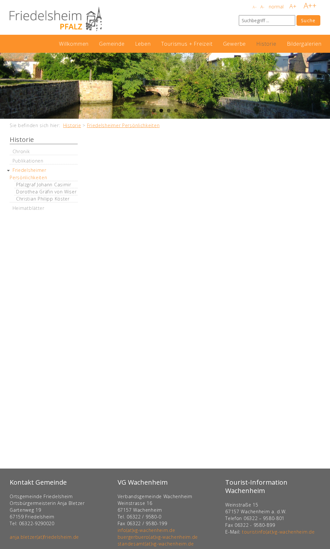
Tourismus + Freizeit (187, 43)
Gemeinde (111, 43)
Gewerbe (234, 43)
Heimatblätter (28, 208)
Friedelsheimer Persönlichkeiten (123, 125)
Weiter (323, 85)
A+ (292, 6)
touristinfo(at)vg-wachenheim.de (278, 532)
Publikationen (28, 161)
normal (276, 7)
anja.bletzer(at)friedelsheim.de (44, 537)
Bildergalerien (304, 43)
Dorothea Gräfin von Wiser (46, 192)
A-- (255, 7)
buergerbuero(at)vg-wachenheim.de (158, 537)
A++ (310, 5)
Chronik (21, 151)
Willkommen (74, 43)
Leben (143, 43)
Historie (266, 43)
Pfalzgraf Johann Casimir (43, 184)
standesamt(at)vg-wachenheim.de (156, 544)
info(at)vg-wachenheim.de (146, 530)
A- (262, 7)
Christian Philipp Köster (43, 199)
